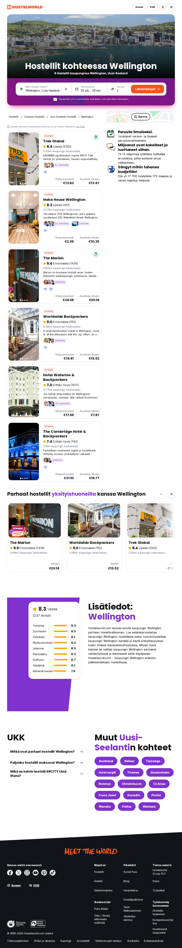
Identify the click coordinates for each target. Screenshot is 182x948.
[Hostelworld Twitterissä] (18, 872)
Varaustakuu (131, 890)
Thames (133, 772)
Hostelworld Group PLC (160, 872)
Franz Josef (107, 795)
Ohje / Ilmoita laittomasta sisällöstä (102, 919)
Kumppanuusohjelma (163, 921)
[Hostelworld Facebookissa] (10, 872)
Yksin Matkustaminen (132, 909)
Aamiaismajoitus (103, 890)
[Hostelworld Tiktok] (52, 872)
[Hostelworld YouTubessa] (35, 872)
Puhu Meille (101, 908)
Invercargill (107, 772)
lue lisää (80, 126)
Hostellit (99, 871)
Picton (156, 795)
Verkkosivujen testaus (108, 940)
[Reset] (66, 89)
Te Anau (159, 784)
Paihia (126, 806)
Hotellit (98, 881)
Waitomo (149, 806)
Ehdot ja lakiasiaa (44, 940)
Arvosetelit (83, 940)
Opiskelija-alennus (130, 918)
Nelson (129, 761)
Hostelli (49, 136)
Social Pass (130, 871)
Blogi (127, 881)
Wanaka (105, 806)
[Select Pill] (162, 7)
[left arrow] (161, 494)
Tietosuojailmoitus (17, 940)
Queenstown (160, 772)
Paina (156, 881)
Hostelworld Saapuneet (160, 931)
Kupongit (66, 940)
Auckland (106, 761)
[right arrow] (171, 494)
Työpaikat (159, 890)
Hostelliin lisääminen (159, 912)
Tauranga (153, 761)
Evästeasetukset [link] (154, 940)
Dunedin (133, 795)
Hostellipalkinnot (133, 899)
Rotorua (105, 784)
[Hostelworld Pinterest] (44, 872)
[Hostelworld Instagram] (27, 872)
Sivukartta (133, 940)
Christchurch (132, 784)
